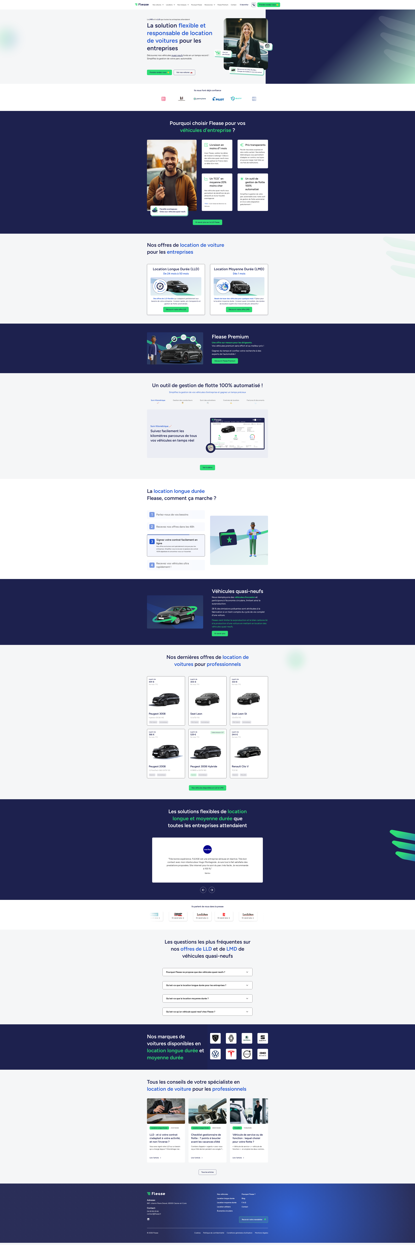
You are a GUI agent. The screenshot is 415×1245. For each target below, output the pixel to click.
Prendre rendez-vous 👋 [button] (159, 72)
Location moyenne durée (226, 1197)
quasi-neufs (177, 55)
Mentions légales (261, 1227)
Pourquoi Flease (196, 5)
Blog (243, 1193)
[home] (142, 5)
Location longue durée (226, 1193)
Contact (233, 5)
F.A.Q (244, 1197)
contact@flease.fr (154, 1208)
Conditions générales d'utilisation (239, 1227)
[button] (158, 5)
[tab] (158, 401)
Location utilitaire (224, 1201)
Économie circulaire (225, 1205)
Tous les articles (207, 1166)
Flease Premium (222, 5)
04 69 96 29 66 (153, 1206)
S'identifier (244, 5)
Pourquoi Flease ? (248, 1189)
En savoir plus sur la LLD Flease (207, 222)
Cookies (197, 1227)
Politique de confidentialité (213, 1227)
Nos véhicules (222, 1189)
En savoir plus (220, 628)
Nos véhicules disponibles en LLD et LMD (207, 782)
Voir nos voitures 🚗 (184, 72)
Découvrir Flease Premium (225, 361)
